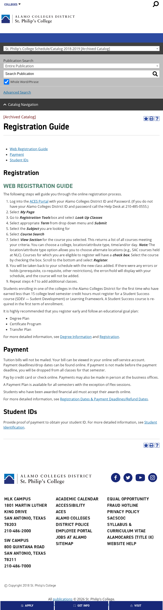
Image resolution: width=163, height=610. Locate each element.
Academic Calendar (77, 499)
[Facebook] (115, 481)
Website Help (121, 543)
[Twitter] (128, 481)
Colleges (10, 5)
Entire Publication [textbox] (19, 66)
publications (63, 599)
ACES (61, 511)
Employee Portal (74, 531)
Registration (109, 336)
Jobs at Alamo (71, 537)
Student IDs (19, 160)
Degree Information (76, 336)
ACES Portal (39, 201)
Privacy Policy (123, 511)
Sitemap (64, 543)
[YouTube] (140, 481)
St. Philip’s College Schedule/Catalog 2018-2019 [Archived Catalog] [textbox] (57, 48)
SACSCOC (116, 518)
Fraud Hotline (122, 505)
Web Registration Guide (29, 149)
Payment (17, 154)
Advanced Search (17, 92)
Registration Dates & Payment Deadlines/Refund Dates (104, 399)
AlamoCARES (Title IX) (130, 537)
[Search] (155, 74)
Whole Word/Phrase (24, 82)
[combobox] (81, 48)
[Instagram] (152, 481)
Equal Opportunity (128, 499)
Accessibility (70, 505)
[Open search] (156, 4)
